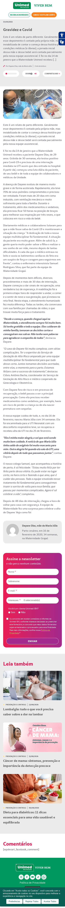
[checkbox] (32, 612)
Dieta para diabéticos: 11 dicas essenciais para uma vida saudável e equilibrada (29, 817)
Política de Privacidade (32, 882)
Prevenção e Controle (16, 705)
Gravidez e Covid (17, 29)
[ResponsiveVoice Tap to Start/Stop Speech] (31, 73)
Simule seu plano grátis (44, 15)
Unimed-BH (22, 5)
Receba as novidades (19, 15)
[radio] (11, 612)
